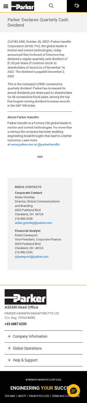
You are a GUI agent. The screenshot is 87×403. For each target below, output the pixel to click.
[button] (73, 390)
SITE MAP (11, 396)
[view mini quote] (77, 6)
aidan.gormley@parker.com (33, 223)
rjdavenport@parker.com (31, 256)
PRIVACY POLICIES (40, 396)
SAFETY (23, 396)
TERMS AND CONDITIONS (66, 396)
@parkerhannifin (49, 144)
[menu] (5, 6)
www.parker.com (22, 144)
